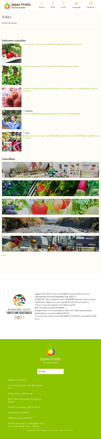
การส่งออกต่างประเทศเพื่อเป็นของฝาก (25, 387)
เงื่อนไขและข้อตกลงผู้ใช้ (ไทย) (24, 407)
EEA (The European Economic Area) (25, 400)
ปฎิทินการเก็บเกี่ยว (17, 380)
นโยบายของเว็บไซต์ (18, 413)
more (4, 255)
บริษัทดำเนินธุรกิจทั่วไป (20, 418)
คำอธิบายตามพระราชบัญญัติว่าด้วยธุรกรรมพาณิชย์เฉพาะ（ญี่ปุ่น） (26, 425)
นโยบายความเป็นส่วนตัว (21, 394)
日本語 (42, 372)
